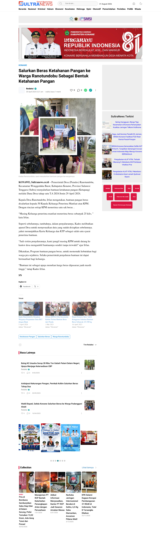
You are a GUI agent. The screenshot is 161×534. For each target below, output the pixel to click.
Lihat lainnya (88, 467)
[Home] (133, 3)
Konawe (23, 65)
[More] (95, 90)
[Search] (61, 3)
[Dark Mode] (140, 3)
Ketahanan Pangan (27, 336)
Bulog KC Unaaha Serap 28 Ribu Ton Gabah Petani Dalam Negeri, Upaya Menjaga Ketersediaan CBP (50, 365)
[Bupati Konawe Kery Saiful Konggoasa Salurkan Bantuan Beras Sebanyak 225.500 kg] (84, 309)
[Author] (22, 90)
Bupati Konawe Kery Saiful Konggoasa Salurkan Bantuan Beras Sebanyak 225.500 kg (82, 319)
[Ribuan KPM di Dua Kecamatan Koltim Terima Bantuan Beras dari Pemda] (57, 309)
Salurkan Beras (44, 336)
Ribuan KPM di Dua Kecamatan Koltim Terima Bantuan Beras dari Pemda (56, 319)
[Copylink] (90, 90)
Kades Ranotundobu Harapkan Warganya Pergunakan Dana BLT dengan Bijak (30, 319)
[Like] (71, 90)
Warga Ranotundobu (61, 336)
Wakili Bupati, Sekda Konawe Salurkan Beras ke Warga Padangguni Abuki (51, 405)
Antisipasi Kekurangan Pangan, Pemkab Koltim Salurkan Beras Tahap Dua (49, 385)
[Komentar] (78, 90)
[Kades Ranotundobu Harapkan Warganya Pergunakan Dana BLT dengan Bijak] (31, 309)
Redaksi (29, 88)
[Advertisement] (122, 89)
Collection (25, 467)
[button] (51, 461)
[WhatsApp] (85, 90)
